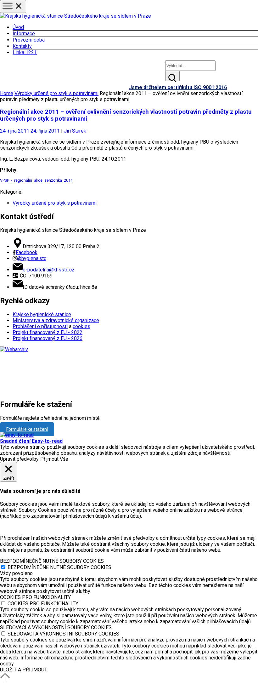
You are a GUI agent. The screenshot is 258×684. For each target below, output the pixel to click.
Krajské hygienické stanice (42, 314)
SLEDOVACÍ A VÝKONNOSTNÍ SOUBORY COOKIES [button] (56, 627)
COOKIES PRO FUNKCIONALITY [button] (35, 597)
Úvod (18, 27)
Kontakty (22, 46)
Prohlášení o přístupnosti (40, 326)
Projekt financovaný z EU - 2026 (47, 338)
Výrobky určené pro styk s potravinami (56, 93)
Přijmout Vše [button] (54, 459)
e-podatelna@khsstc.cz (49, 270)
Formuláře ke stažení (27, 429)
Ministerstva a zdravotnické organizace (56, 320)
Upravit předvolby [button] (19, 459)
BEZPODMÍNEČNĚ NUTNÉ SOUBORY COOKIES (59, 567)
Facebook (26, 252)
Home (6, 93)
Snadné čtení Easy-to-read (31, 441)
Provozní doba (29, 40)
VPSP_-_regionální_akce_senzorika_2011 (36, 180)
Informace (24, 34)
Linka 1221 (25, 52)
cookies (81, 326)
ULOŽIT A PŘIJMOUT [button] (23, 670)
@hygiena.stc (31, 258)
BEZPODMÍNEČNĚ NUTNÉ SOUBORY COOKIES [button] (52, 561)
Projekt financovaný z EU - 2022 (47, 332)
